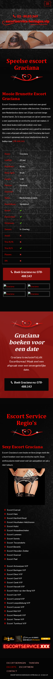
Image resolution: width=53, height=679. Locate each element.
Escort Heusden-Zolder (18, 551)
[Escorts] (26, 638)
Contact (12, 671)
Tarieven (34, 663)
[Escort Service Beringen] (26, 22)
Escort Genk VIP (15, 582)
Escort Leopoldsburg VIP (18, 603)
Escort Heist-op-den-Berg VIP (21, 590)
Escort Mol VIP (14, 611)
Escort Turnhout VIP (16, 623)
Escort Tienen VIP (15, 619)
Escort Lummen (14, 534)
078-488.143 (18, 141)
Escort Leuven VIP (15, 607)
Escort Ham (12, 514)
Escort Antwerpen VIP (17, 566)
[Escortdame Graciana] (14, 286)
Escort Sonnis (13, 538)
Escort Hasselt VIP (16, 586)
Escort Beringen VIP (16, 570)
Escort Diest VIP (15, 574)
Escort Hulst (13, 526)
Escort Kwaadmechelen (18, 530)
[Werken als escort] (26, 486)
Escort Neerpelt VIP (16, 615)
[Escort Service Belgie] (26, 646)
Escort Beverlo (14, 546)
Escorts (11, 667)
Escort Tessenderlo (16, 542)
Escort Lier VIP (14, 594)
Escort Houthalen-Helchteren (20, 522)
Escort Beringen (16, 663)
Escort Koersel (14, 555)
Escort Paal (12, 559)
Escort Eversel (13, 510)
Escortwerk (26, 667)
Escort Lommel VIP (16, 599)
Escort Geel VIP (14, 578)
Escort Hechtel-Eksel (16, 518)
